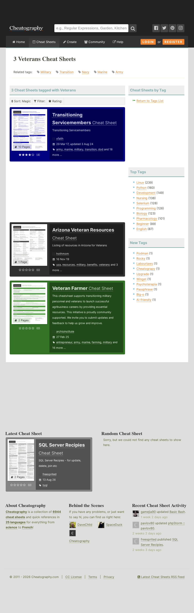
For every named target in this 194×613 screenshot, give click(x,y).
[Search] (133, 28)
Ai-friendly (143, 300)
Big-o (140, 294)
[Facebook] (156, 28)
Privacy (109, 577)
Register (173, 42)
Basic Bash (177, 512)
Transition (66, 72)
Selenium (142, 203)
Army (119, 72)
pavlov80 (147, 523)
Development (146, 193)
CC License (73, 577)
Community (96, 42)
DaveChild (84, 524)
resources (68, 264)
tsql (45, 485)
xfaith (59, 138)
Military (46, 72)
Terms (92, 577)
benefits (92, 264)
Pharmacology (146, 218)
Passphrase (144, 289)
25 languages (16, 522)
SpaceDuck (114, 524)
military (78, 149)
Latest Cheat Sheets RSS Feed (162, 577)
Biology (141, 213)
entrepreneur (64, 342)
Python (141, 188)
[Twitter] (164, 28)
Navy (85, 72)
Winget (141, 279)
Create (71, 42)
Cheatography (16, 512)
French (27, 527)
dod (100, 149)
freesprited (49, 474)
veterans (104, 264)
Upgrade (142, 274)
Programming (146, 208)
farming (96, 342)
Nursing (141, 198)
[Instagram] (180, 28)
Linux (140, 182)
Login (148, 42)
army (59, 149)
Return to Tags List (149, 101)
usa (58, 264)
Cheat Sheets (45, 42)
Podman (142, 253)
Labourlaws (144, 263)
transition (91, 149)
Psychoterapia (146, 284)
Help (119, 42)
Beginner (142, 224)
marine (68, 149)
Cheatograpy (145, 269)
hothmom (62, 253)
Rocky (140, 258)
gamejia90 (148, 512)
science (11, 527)
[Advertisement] (97, 10)
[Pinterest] (172, 28)
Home (20, 42)
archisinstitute (65, 331)
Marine (102, 72)
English (141, 229)
